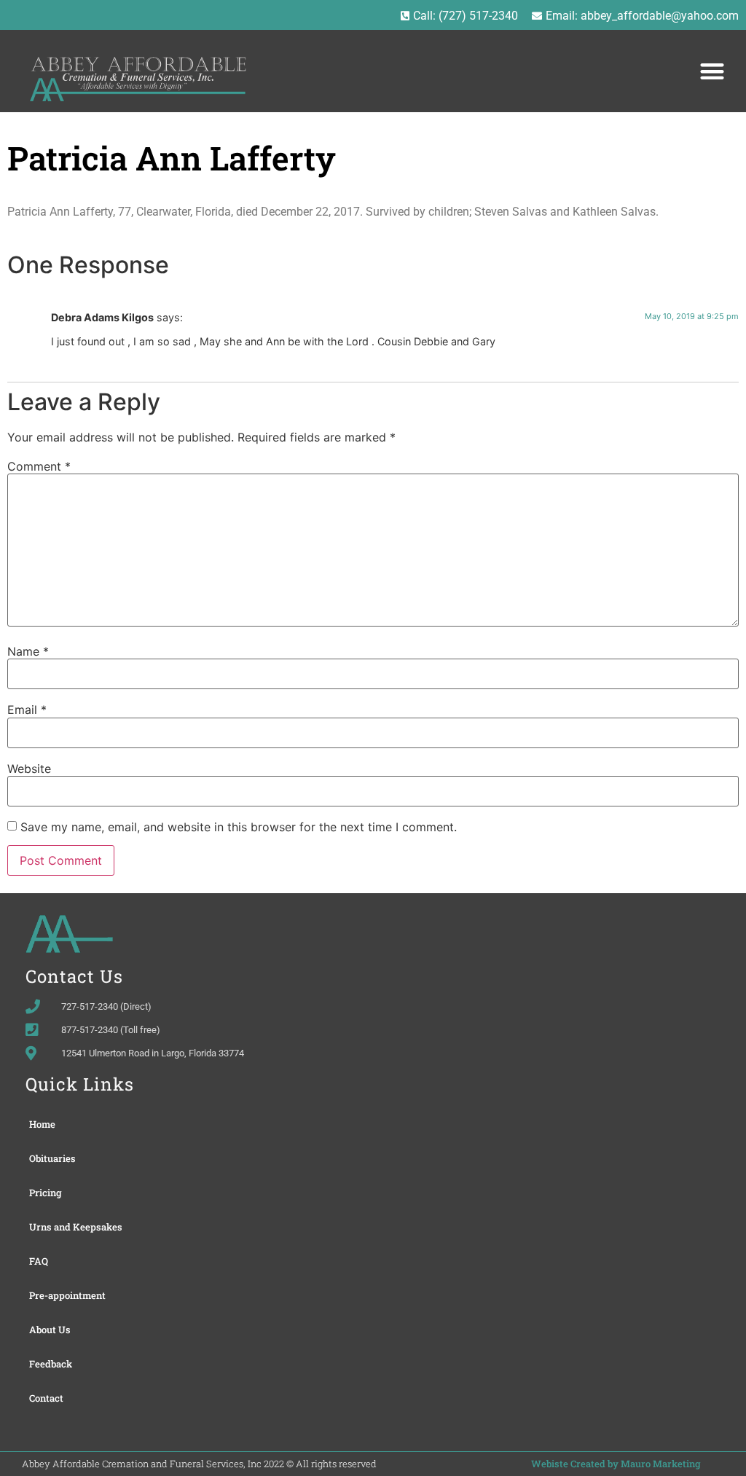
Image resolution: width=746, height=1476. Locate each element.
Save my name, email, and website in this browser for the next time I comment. (238, 827)
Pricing (45, 1192)
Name (28, 651)
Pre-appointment (67, 1295)
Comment (39, 466)
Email (27, 709)
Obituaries (52, 1158)
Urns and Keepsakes (75, 1226)
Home (42, 1124)
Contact (46, 1398)
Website (29, 768)
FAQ (38, 1261)
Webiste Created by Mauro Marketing (616, 1463)
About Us (50, 1329)
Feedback (50, 1363)
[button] (712, 71)
